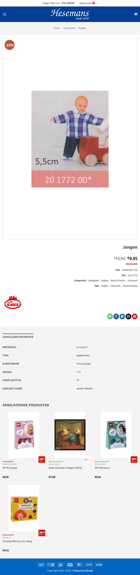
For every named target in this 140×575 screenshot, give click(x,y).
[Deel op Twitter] (122, 316)
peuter (80, 388)
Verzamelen (69, 28)
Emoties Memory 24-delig (17, 541)
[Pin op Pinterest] (134, 316)
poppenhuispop (130, 285)
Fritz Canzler (84, 363)
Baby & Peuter (118, 280)
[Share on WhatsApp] (110, 316)
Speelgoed (93, 280)
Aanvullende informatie (18, 337)
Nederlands (85, 3)
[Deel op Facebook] (116, 316)
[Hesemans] (70, 14)
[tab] (18, 337)
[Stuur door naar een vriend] (128, 316)
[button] (5, 14)
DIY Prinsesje (10, 467)
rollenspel (132, 280)
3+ (78, 380)
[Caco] (13, 303)
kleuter (89, 388)
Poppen (82, 28)
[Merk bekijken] (41, 459)
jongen (104, 285)
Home (57, 28)
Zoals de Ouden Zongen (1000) (65, 467)
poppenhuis (83, 355)
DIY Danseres (102, 467)
